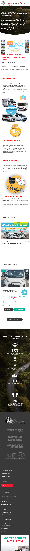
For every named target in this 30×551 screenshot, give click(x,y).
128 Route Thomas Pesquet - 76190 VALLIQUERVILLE (15, 209)
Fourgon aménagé (5, 526)
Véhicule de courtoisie (6, 515)
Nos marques (4, 479)
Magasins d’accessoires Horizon (9, 496)
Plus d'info (8, 309)
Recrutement (4, 482)
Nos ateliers (4, 502)
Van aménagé (4, 529)
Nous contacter (19, 309)
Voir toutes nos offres (15, 320)
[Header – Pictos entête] (16, 3)
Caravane (3, 531)
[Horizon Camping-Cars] (6, 1)
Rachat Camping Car (6, 512)
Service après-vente (6, 504)
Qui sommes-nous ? (6, 474)
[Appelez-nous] (22, 3)
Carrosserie (4, 510)
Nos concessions (5, 477)
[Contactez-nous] (13, 3)
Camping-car (4, 523)
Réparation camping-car (7, 507)
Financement (4, 499)
